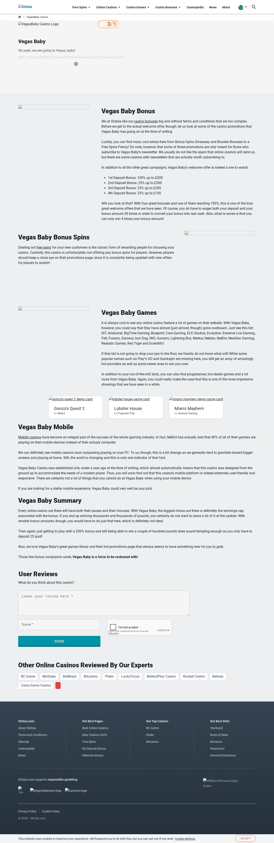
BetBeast (69, 676)
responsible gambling (62, 779)
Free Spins (89, 741)
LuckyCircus (130, 676)
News (22, 755)
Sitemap (23, 741)
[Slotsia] (33, 6)
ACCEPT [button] (245, 838)
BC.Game (28, 676)
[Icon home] (19, 17)
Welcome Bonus (92, 755)
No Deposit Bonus (94, 748)
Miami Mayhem (189, 408)
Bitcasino (91, 676)
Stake (150, 735)
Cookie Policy (51, 811)
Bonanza (216, 741)
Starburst (216, 728)
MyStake (49, 676)
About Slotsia (27, 728)
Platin (109, 676)
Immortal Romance (223, 755)
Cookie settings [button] (185, 838)
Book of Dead (219, 735)
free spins (43, 247)
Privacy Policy (27, 811)
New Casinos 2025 (94, 735)
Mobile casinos (29, 437)
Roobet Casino (194, 676)
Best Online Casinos (95, 728)
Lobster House (128, 408)
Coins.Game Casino (36, 685)
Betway (217, 676)
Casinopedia (26, 748)
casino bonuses (146, 121)
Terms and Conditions (32, 735)
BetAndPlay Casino (161, 676)
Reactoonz (217, 748)
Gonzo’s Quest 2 (69, 408)
